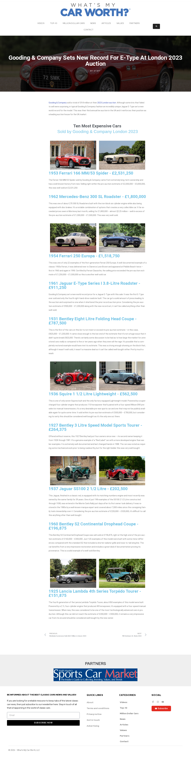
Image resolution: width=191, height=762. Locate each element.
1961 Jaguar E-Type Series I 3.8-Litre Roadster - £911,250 (94, 285)
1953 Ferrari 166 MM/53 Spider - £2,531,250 (91, 173)
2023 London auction (106, 103)
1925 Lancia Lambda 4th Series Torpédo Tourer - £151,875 (95, 593)
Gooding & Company (58, 103)
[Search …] (156, 26)
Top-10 (53, 23)
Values (120, 23)
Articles (106, 23)
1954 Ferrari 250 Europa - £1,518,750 (84, 255)
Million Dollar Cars (74, 23)
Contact (88, 29)
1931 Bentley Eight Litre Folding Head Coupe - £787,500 (93, 320)
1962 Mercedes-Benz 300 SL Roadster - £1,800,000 (97, 196)
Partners (134, 23)
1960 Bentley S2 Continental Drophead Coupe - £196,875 (93, 526)
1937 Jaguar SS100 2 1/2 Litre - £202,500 (88, 488)
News (93, 23)
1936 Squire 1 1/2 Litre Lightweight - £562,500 (93, 393)
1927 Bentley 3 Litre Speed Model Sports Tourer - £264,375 (95, 427)
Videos (40, 23)
